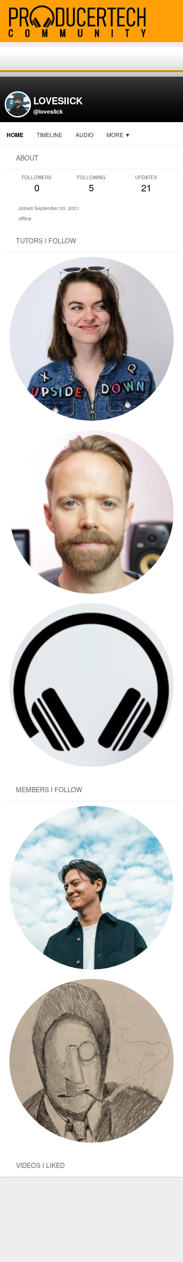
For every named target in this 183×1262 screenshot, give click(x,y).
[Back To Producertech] (171, 21)
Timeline (49, 135)
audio (84, 135)
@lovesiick (48, 111)
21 (146, 184)
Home (15, 135)
